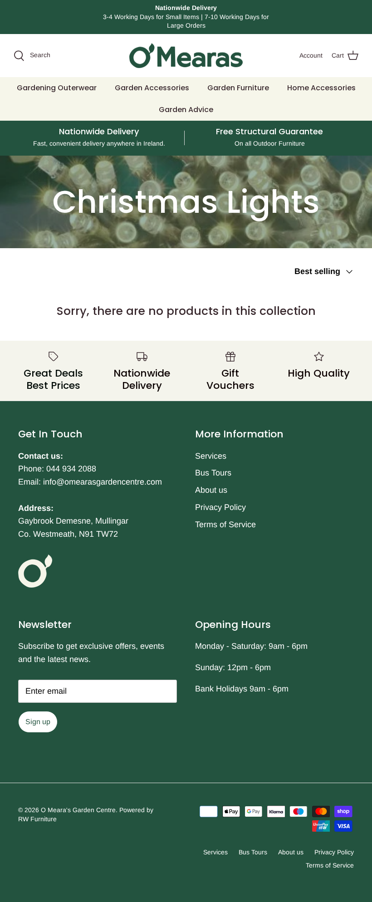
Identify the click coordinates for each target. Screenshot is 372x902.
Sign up (37, 722)
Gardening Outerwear (57, 88)
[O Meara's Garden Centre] (186, 56)
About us (211, 490)
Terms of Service (225, 524)
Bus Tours (213, 472)
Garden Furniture (238, 88)
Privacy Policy (220, 507)
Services (210, 456)
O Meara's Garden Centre (78, 810)
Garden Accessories (152, 88)
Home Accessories (321, 88)
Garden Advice (186, 109)
